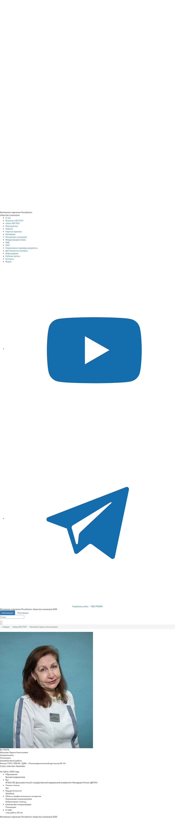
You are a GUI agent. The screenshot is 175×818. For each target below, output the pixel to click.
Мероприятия (11, 226)
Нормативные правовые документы (21, 247)
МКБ (7, 242)
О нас (8, 217)
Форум (8, 261)
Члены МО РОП (12, 223)
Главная (5, 626)
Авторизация (7, 612)
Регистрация (23, 612)
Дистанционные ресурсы (16, 250)
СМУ (7, 245)
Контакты (9, 258)
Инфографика (11, 253)
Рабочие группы (12, 256)
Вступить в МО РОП (14, 220)
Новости (9, 228)
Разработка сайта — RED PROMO (87, 606)
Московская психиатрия (16, 236)
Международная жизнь (15, 239)
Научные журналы (13, 231)
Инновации (10, 234)
